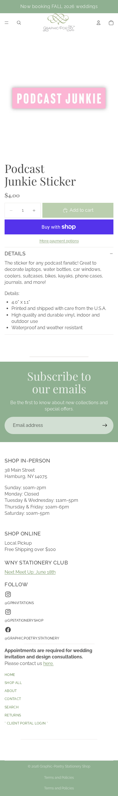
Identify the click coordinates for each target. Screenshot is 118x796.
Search (12, 707)
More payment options (59, 240)
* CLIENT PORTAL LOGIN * (26, 724)
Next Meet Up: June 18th (30, 572)
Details (15, 253)
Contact (13, 699)
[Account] (98, 22)
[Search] (19, 22)
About (11, 691)
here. (48, 663)
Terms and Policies (59, 778)
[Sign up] (105, 425)
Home (10, 675)
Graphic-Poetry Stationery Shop (65, 766)
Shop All (13, 683)
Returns (13, 715)
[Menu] (6, 22)
